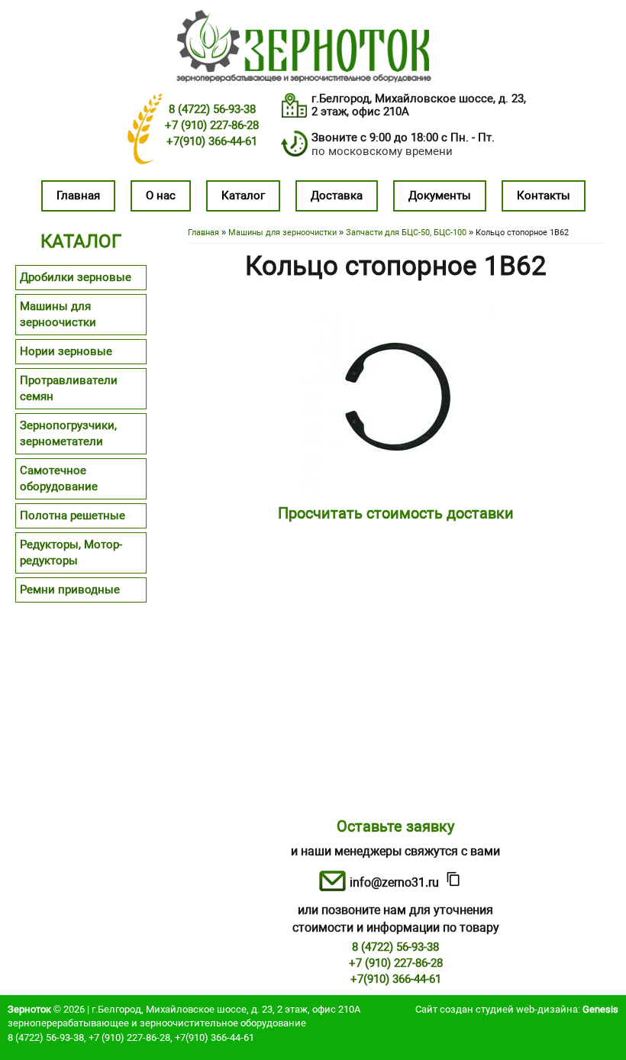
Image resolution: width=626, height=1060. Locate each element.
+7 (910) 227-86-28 (212, 125)
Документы (439, 195)
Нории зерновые (66, 351)
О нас (161, 195)
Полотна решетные (72, 515)
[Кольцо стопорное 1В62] (395, 487)
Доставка (337, 195)
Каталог (243, 195)
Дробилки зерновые (75, 277)
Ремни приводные (70, 589)
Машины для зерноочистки (282, 233)
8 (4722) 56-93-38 (212, 109)
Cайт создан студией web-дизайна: (516, 1009)
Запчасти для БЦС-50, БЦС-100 (406, 233)
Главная (78, 195)
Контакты (543, 195)
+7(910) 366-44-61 (211, 141)
